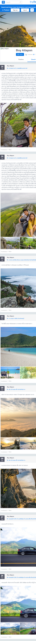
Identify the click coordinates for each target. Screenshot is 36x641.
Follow (21, 54)
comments (4, 149)
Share (10, 149)
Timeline (21, 59)
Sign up (15, 10)
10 (33, 54)
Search (20, 2)
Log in (25, 10)
